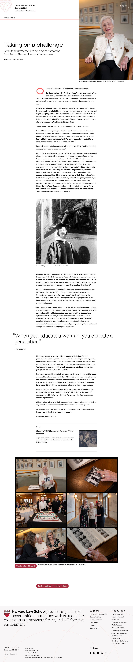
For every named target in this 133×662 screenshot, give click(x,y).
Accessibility (29, 648)
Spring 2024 (21, 8)
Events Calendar (117, 614)
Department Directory (119, 622)
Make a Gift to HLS (117, 628)
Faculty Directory (96, 620)
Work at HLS (94, 628)
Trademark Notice (31, 653)
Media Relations (116, 625)
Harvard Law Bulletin (25, 5)
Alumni (92, 625)
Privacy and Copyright (33, 655)
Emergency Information (119, 631)
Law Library (94, 623)
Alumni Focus (9, 18)
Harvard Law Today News (98, 614)
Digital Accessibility (32, 650)
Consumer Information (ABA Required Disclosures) (119, 635)
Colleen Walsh (19, 59)
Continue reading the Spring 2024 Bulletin (52, 586)
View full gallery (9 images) (25, 566)
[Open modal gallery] (66, 231)
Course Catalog (95, 617)
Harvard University (10, 654)
